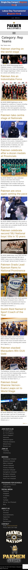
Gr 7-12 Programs (8, 433)
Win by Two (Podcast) (9, 502)
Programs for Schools (9, 484)
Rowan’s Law (7, 446)
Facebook (6, 491)
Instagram (6, 493)
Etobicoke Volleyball (9, 470)
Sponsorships (7, 521)
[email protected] (12, 525)
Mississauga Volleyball (9, 459)
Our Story (6, 510)
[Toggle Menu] (14, 33)
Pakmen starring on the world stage (12, 50)
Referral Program (8, 439)
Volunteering (6, 453)
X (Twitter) (6, 495)
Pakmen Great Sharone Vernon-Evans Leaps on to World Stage (11, 387)
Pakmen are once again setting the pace (14, 192)
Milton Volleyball (8, 463)
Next (25, 423)
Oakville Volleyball (8, 465)
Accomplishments (8, 515)
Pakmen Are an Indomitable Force (11, 78)
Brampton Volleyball (9, 461)
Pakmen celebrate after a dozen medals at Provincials (13, 153)
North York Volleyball (9, 478)
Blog (4, 504)
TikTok (5, 498)
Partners (5, 519)
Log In (13, 18)
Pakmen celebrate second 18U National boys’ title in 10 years (13, 233)
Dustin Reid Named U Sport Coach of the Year (13, 312)
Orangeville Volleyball (9, 476)
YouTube (5, 500)
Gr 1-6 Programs (8, 431)
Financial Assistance (9, 442)
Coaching (6, 450)
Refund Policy (7, 444)
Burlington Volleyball (9, 474)
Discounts (6, 437)
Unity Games (7, 487)
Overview (6, 512)
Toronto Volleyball (8, 467)
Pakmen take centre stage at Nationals (12, 117)
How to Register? (8, 435)
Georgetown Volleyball (9, 472)
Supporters (6, 517)
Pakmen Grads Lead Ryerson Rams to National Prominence (13, 267)
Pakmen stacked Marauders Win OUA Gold (13, 350)
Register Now (14, 14)
